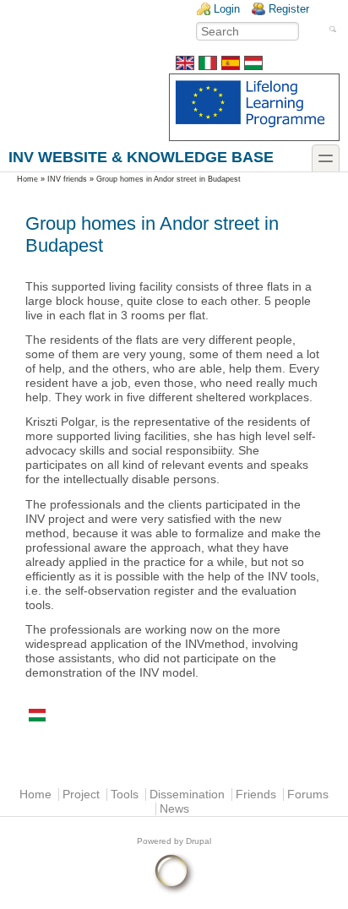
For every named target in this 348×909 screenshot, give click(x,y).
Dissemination (187, 794)
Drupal (198, 841)
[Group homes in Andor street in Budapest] (185, 66)
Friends (256, 794)
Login (227, 9)
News (174, 809)
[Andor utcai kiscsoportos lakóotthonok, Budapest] (253, 66)
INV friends (67, 179)
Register (289, 9)
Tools (125, 794)
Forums (308, 794)
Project (81, 794)
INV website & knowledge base (141, 157)
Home (27, 179)
